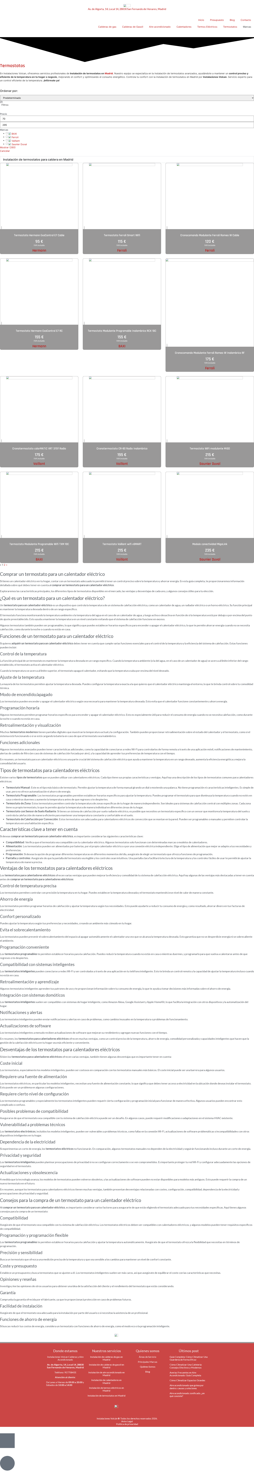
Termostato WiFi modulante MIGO (210, 448)
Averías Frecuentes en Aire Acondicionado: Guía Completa (185, 1374)
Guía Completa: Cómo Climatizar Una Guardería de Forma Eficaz (189, 1358)
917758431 (70, 1372)
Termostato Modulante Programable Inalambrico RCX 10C (122, 331)
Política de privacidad (127, 1424)
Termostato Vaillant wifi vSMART (122, 544)
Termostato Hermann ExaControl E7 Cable (39, 235)
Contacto (246, 19)
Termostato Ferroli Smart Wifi (122, 235)
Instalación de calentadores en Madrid (106, 1381)
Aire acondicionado (160, 26)
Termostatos (230, 26)
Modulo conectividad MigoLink (209, 544)
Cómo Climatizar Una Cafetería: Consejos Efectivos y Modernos (186, 1366)
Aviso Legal (127, 1421)
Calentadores (184, 26)
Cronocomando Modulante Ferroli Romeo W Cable (209, 235)
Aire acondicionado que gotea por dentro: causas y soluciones (187, 1386)
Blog (232, 19)
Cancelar (5, 150)
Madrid (109, 73)
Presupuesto (217, 19)
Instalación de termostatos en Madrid (106, 1395)
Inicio (201, 19)
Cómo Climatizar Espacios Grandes (187, 1380)
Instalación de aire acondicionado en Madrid (106, 1374)
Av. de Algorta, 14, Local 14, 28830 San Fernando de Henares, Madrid (127, 9)
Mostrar (8, 147)
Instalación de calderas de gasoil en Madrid (106, 1366)
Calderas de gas (107, 26)
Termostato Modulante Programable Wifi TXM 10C (39, 544)
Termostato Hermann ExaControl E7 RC (39, 331)
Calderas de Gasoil (132, 26)
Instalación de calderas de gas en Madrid (106, 1358)
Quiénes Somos (147, 1366)
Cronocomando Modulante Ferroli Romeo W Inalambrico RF (210, 353)
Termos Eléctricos (207, 26)
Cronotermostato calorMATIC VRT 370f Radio (39, 448)
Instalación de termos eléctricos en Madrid (106, 1389)
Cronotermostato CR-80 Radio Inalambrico (122, 448)
